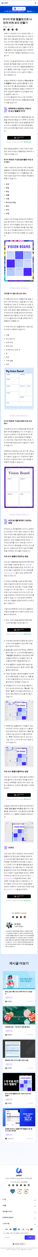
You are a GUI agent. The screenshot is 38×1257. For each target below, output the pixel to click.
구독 (30, 1237)
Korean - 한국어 (19, 1244)
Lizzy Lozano (10, 1139)
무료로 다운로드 (19, 137)
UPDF (6, 3)
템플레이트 (9, 997)
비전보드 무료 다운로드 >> (19, 288)
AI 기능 (25, 590)
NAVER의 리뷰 (11, 889)
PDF (12, 814)
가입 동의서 (14, 1249)
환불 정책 (23, 1249)
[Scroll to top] (34, 1253)
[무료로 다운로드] (19, 138)
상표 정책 (29, 1249)
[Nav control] (35, 3)
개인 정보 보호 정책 (30, 1248)
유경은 (5, 27)
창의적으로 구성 (10, 573)
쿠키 (19, 1249)
